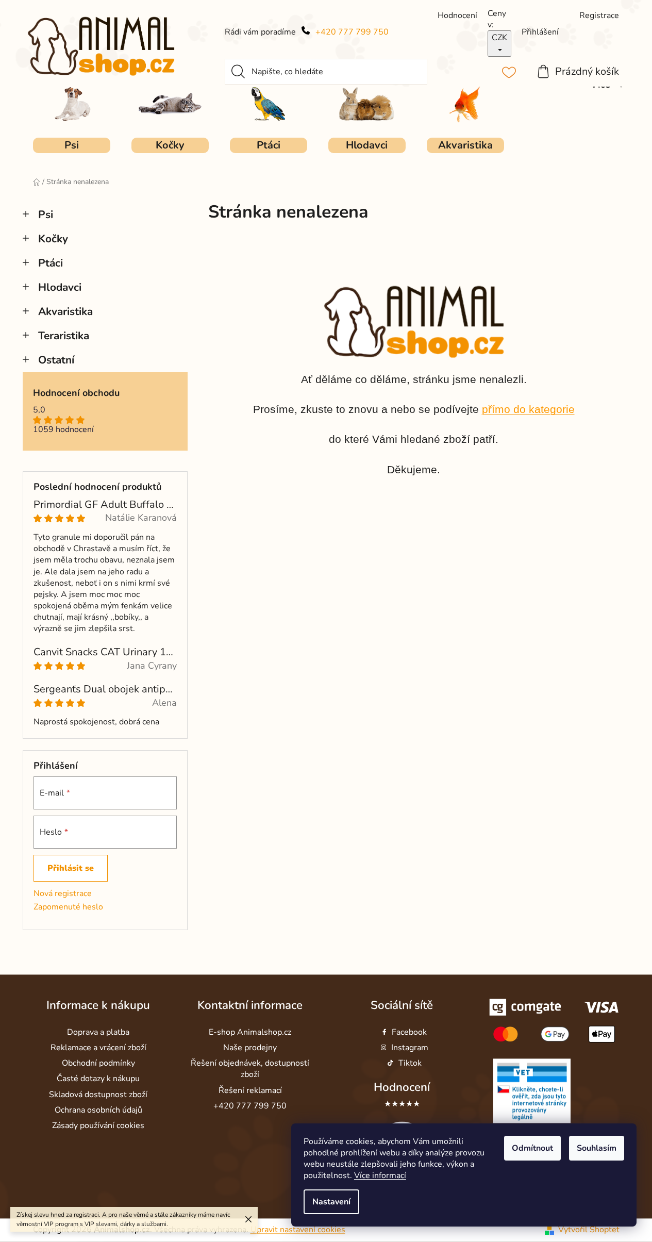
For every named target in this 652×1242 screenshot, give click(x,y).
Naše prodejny (250, 1048)
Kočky (53, 238)
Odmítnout (532, 1148)
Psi (45, 214)
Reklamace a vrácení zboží (98, 1048)
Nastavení (331, 1201)
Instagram (409, 1048)
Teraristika (63, 335)
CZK (499, 37)
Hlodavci (59, 287)
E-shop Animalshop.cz (250, 1032)
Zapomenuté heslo (68, 907)
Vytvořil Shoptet (589, 1229)
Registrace (599, 15)
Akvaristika (65, 311)
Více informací (380, 1175)
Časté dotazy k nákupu (98, 1079)
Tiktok (410, 1063)
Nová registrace (63, 893)
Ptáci (50, 263)
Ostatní (56, 360)
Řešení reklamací (250, 1090)
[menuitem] (72, 145)
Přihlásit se (70, 868)
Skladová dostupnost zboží (98, 1094)
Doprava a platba (98, 1032)
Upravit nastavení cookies (297, 1229)
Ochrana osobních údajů (98, 1110)
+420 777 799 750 (352, 32)
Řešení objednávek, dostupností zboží (250, 1069)
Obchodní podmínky (98, 1063)
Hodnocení (402, 1088)
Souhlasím (596, 1148)
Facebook (409, 1032)
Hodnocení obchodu (76, 393)
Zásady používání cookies (98, 1125)
